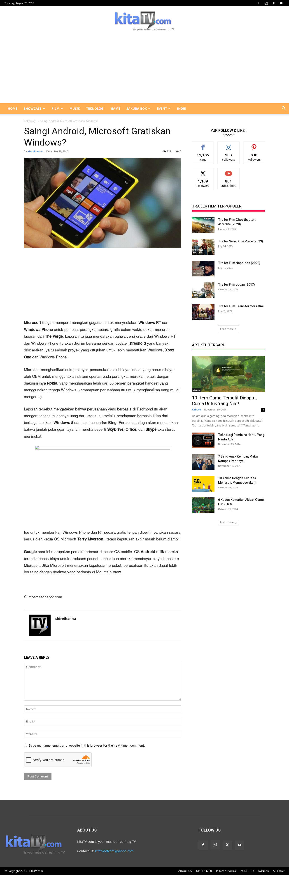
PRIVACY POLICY (226, 871)
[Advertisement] (144, 69)
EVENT (162, 108)
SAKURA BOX (136, 108)
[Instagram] (266, 3)
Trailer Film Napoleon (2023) (239, 263)
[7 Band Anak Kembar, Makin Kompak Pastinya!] (203, 462)
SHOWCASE (33, 108)
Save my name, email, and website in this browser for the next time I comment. (87, 745)
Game (196, 390)
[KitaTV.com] (144, 21)
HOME (12, 108)
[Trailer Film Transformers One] (203, 312)
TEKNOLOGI (95, 108)
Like (203, 145)
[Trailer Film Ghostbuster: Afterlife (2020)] (203, 225)
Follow (228, 145)
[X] (273, 3)
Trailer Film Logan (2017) (236, 284)
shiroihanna (35, 151)
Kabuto (196, 409)
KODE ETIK (247, 871)
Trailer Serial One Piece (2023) (240, 241)
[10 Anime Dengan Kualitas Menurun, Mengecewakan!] (203, 484)
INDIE (181, 108)
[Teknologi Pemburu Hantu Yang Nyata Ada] (203, 440)
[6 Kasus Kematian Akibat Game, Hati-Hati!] (203, 505)
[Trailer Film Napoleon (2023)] (203, 268)
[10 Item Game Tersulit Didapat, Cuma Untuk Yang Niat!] (228, 374)
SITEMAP (278, 871)
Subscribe (228, 171)
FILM (55, 108)
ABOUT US (185, 871)
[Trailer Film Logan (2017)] (203, 290)
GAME (115, 108)
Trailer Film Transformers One (241, 306)
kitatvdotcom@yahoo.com (114, 851)
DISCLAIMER (204, 871)
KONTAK (263, 871)
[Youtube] (281, 3)
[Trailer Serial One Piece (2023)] (203, 247)
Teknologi (30, 121)
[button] (283, 109)
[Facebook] (258, 3)
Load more (227, 329)
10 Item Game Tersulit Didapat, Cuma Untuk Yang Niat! (224, 400)
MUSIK (75, 108)
